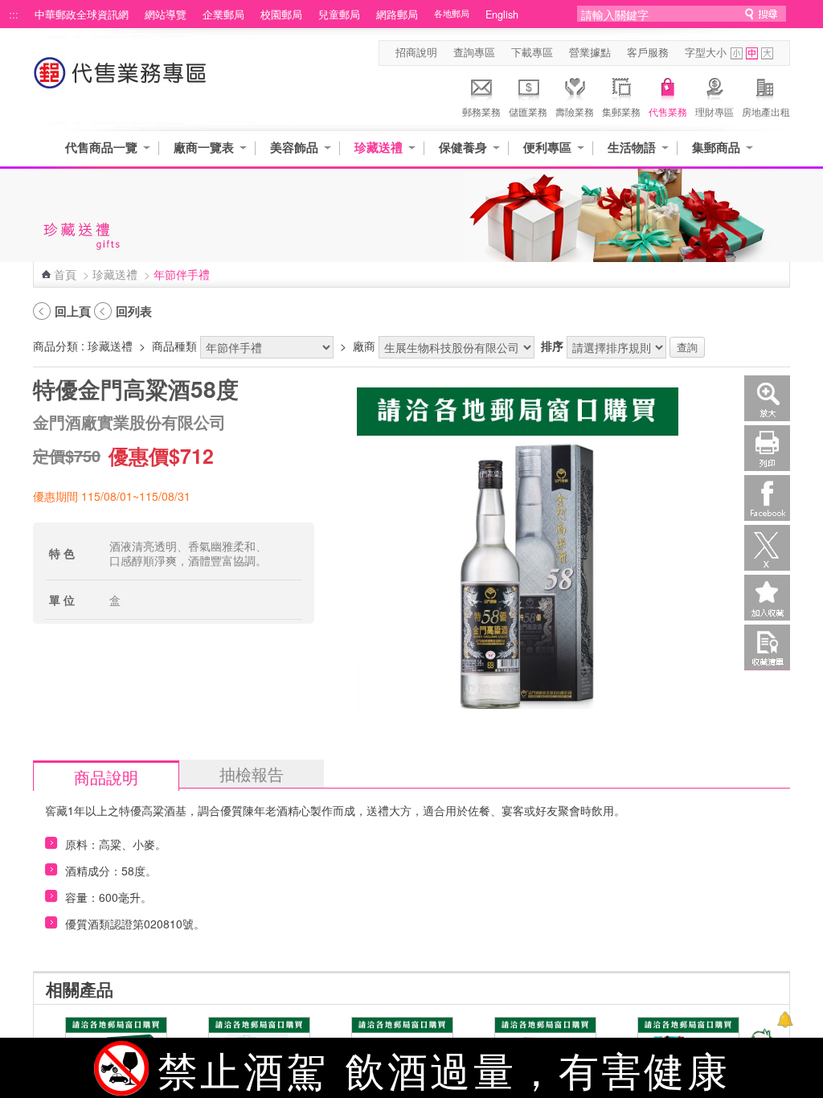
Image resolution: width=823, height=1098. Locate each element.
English (501, 14)
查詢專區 (474, 52)
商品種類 (174, 346)
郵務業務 (481, 111)
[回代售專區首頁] (120, 80)
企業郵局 (223, 14)
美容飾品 (294, 147)
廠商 (364, 346)
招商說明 (416, 52)
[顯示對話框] (785, 1020)
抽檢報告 (251, 773)
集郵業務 (621, 111)
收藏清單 (767, 647)
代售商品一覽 (101, 147)
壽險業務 (574, 111)
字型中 (752, 53)
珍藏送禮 (378, 147)
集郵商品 (716, 147)
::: (13, 14)
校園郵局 (281, 14)
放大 (767, 398)
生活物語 (632, 147)
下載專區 (532, 52)
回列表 (134, 311)
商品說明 (106, 777)
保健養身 (463, 147)
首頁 (65, 274)
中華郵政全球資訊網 (82, 14)
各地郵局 (451, 13)
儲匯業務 (528, 111)
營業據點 (590, 52)
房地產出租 (766, 111)
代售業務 (668, 111)
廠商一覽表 (204, 147)
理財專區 (714, 111)
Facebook (767, 498)
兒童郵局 (339, 14)
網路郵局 (397, 14)
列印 (767, 448)
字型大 (767, 53)
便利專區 (547, 147)
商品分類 (55, 346)
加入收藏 (767, 598)
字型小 (737, 53)
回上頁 (73, 311)
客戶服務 (648, 52)
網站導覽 (165, 14)
